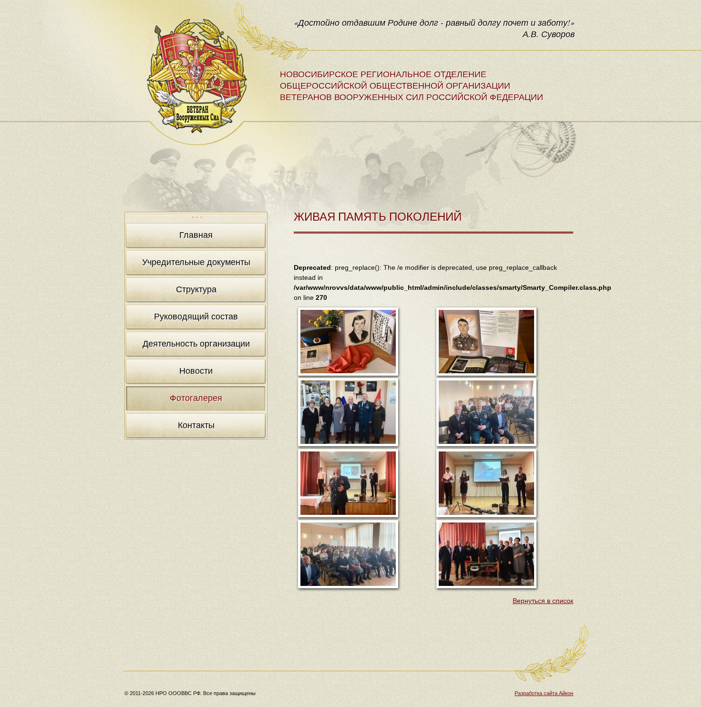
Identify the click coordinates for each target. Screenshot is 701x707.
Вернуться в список (543, 601)
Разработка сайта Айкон (544, 693)
